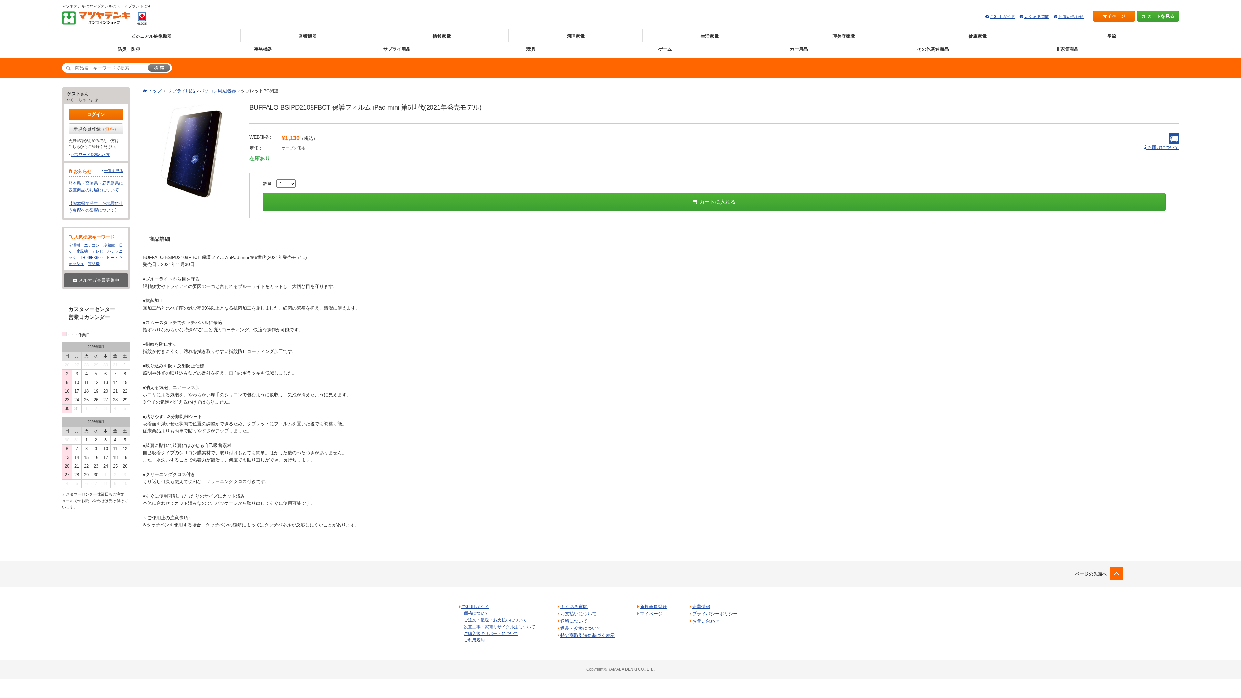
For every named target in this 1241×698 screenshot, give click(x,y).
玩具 (531, 49)
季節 (1111, 36)
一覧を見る (113, 170)
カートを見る (1160, 16)
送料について (574, 621)
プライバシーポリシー (714, 613)
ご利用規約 (474, 640)
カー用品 (799, 49)
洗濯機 (74, 245)
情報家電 (442, 36)
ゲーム (665, 49)
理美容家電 (844, 36)
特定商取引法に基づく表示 (587, 635)
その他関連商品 (933, 49)
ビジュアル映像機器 (151, 36)
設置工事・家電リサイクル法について (499, 626)
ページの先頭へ (1091, 573)
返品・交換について (580, 628)
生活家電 (710, 36)
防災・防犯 (129, 49)
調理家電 (576, 36)
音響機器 (308, 36)
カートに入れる (717, 202)
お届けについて (1162, 147)
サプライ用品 (396, 49)
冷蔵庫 (109, 245)
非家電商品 (1067, 49)
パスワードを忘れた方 (90, 155)
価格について (476, 613)
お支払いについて (578, 613)
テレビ (97, 251)
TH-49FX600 (91, 257)
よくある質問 (1036, 16)
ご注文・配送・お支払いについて (495, 620)
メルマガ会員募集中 (98, 280)
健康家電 (978, 36)
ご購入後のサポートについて (491, 633)
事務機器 (263, 49)
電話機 (94, 263)
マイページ (1114, 16)
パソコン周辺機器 (218, 90)
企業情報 (701, 606)
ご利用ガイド (1002, 16)
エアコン (92, 245)
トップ (155, 90)
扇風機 (82, 251)
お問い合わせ (1071, 16)
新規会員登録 (96, 129)
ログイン (96, 114)
